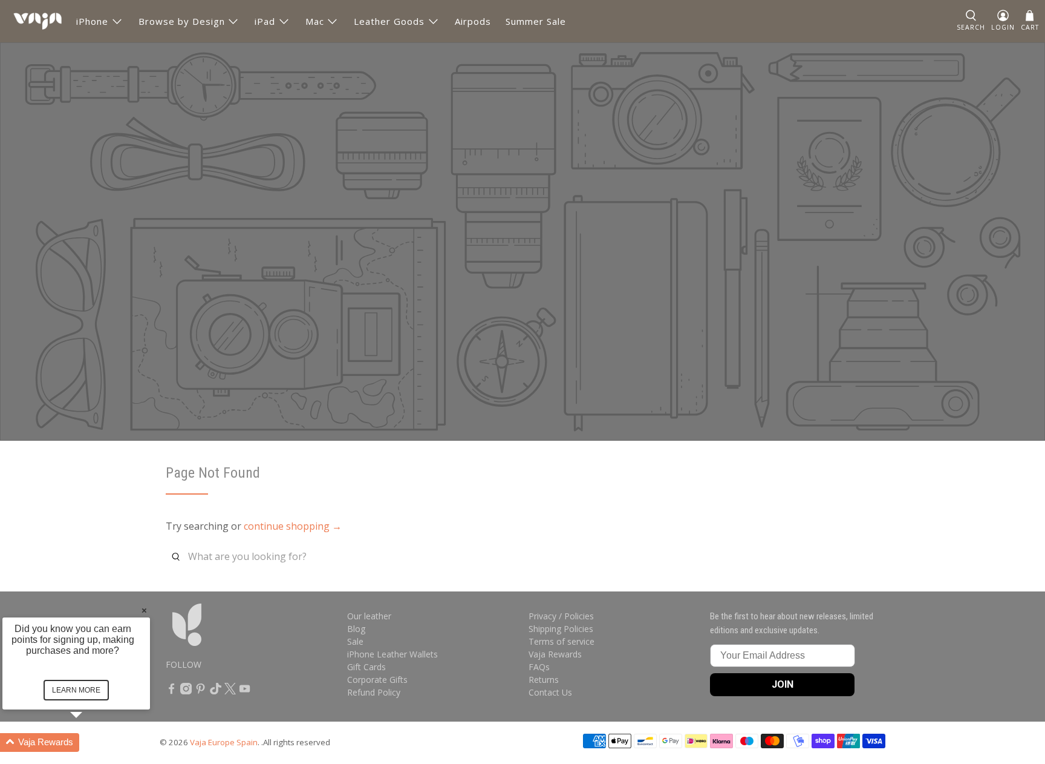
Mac (314, 21)
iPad (265, 21)
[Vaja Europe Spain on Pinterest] (200, 691)
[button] (90, 742)
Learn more (76, 690)
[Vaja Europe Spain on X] (230, 691)
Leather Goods (389, 21)
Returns (544, 679)
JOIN (782, 684)
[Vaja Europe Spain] (37, 21)
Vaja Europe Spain (224, 742)
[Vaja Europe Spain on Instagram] (186, 691)
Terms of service (561, 641)
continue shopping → (293, 526)
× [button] (144, 610)
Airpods (473, 21)
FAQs (539, 667)
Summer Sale (536, 21)
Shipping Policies (561, 628)
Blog (356, 628)
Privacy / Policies (561, 616)
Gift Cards (366, 667)
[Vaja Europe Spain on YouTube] (244, 691)
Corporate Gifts (377, 679)
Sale (355, 641)
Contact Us (550, 692)
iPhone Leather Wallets (392, 654)
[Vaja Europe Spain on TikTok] (215, 691)
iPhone (92, 21)
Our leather (369, 616)
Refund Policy (373, 692)
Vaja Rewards (555, 654)
